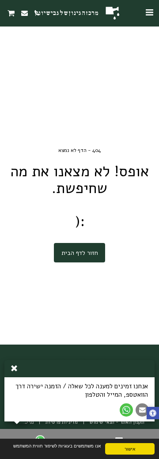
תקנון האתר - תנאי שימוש (117, 422)
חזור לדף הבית (79, 253)
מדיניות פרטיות (61, 422)
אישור (130, 448)
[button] (149, 13)
